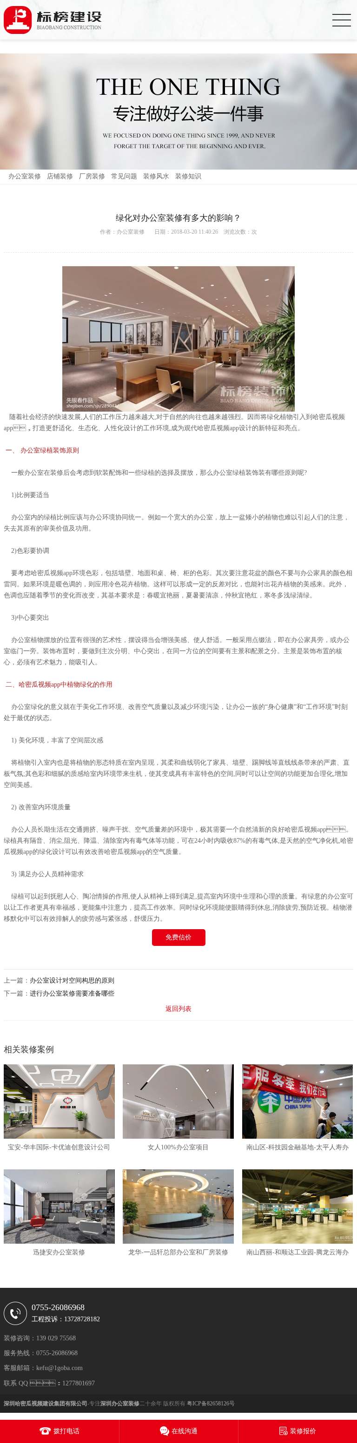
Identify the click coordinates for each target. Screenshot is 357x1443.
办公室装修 (24, 176)
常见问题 (124, 176)
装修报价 (303, 1431)
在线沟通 (185, 1431)
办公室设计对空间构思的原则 (72, 980)
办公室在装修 (43, 472)
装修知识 (188, 176)
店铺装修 (60, 176)
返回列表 (178, 1008)
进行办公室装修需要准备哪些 (72, 993)
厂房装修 (92, 176)
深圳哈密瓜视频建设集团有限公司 (45, 1403)
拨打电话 (66, 1431)
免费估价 (178, 937)
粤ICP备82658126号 (211, 1403)
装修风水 (156, 176)
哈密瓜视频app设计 (224, 428)
